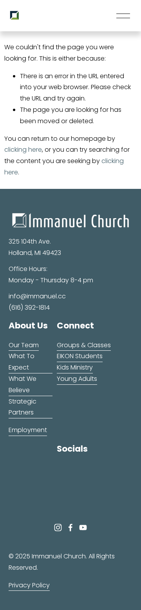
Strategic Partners (22, 407)
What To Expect (21, 362)
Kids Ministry (75, 367)
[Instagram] (58, 527)
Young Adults (77, 378)
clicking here (23, 149)
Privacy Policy (29, 585)
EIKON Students (80, 356)
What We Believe (22, 384)
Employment (28, 429)
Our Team (24, 345)
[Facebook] (70, 527)
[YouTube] (83, 527)
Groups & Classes (84, 345)
